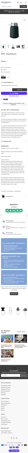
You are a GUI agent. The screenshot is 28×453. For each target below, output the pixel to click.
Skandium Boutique (5, 391)
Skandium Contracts (5, 387)
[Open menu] (25, 2)
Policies (3, 410)
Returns (2, 408)
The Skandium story (5, 420)
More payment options (14, 95)
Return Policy (14, 293)
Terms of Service (5, 401)
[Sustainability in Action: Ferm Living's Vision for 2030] (7, 339)
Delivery (3, 406)
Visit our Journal (21, 331)
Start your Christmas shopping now (6, 360)
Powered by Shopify (18, 442)
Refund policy (4, 405)
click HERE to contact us (6, 432)
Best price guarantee (5, 403)
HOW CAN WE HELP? (6, 431)
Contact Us (3, 417)
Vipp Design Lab (9, 196)
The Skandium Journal (6, 385)
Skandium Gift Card (5, 389)
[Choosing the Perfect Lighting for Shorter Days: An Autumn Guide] (21, 339)
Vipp (2, 51)
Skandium (11, 442)
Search (24, 6)
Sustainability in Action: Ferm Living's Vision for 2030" (6, 346)
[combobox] (14, 6)
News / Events (4, 418)
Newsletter (3, 394)
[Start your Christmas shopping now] (7, 353)
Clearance (3, 392)
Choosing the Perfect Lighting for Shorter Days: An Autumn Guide (21, 346)
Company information (6, 422)
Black (3, 77)
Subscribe (23, 375)
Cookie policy (4, 424)
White (8, 77)
